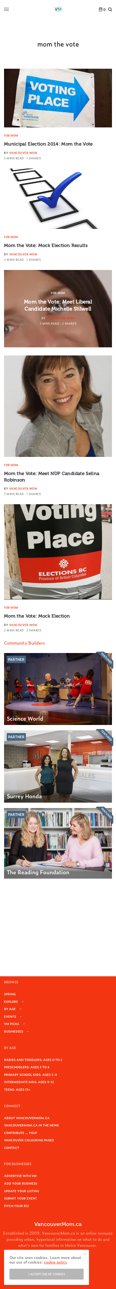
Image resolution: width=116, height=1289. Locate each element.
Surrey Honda (24, 796)
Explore (11, 1001)
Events (10, 1016)
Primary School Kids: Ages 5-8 (30, 1074)
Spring (10, 994)
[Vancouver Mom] (58, 9)
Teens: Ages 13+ (17, 1089)
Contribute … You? (20, 1132)
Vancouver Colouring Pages (29, 1140)
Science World (25, 718)
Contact (11, 1147)
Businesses (13, 1031)
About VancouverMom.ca (27, 1118)
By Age (10, 1009)
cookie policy (55, 1262)
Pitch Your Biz (16, 1206)
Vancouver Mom (23, 153)
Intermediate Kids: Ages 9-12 (29, 1082)
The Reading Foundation (38, 872)
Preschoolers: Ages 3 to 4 (26, 1067)
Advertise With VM (20, 1175)
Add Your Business (20, 1183)
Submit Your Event (20, 1198)
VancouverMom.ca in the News (31, 1125)
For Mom (11, 135)
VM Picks (11, 1023)
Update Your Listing (21, 1191)
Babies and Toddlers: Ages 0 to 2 (33, 1059)
